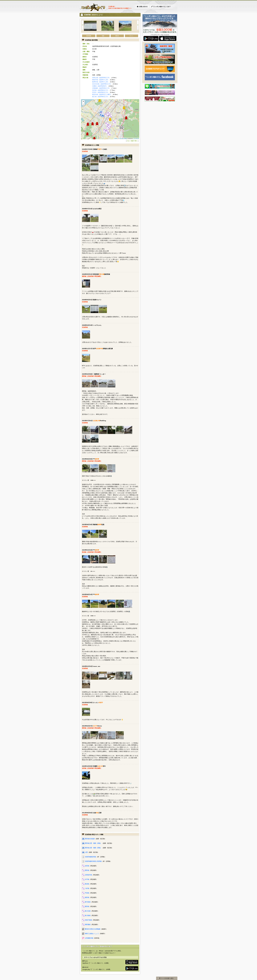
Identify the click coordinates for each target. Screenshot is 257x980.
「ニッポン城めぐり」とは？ (163, 6)
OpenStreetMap (123, 138)
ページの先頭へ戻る (166, 978)
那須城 (87, 884)
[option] (92, 26)
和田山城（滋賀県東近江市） (101, 77)
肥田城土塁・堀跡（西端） (93, 848)
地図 (103, 36)
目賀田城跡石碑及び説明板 (93, 861)
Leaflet (115, 138)
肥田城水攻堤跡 (90, 838)
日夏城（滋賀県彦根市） (100, 86)
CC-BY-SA (136, 138)
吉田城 (87, 866)
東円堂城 (87, 902)
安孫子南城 (88, 920)
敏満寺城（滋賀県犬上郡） (100, 82)
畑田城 (87, 897)
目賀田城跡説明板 (90, 857)
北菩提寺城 (88, 875)
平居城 (87, 893)
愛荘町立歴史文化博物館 (92, 929)
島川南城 (87, 915)
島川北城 (87, 911)
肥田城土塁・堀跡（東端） (93, 843)
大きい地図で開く (132, 141)
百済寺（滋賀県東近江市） (100, 92)
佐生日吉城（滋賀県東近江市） (102, 84)
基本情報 (88, 36)
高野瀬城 (87, 924)
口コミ (131, 36)
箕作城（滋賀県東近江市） (100, 90)
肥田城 (87, 870)
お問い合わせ (142, 6)
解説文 (117, 36)
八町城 (87, 888)
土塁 (86, 852)
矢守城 (87, 879)
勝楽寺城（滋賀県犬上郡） (100, 79)
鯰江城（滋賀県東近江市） (100, 96)
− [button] (83, 104)
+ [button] (83, 101)
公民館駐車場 (89, 938)
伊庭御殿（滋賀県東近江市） (101, 88)
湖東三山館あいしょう (92, 933)
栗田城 (87, 906)
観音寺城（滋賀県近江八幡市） (102, 94)
